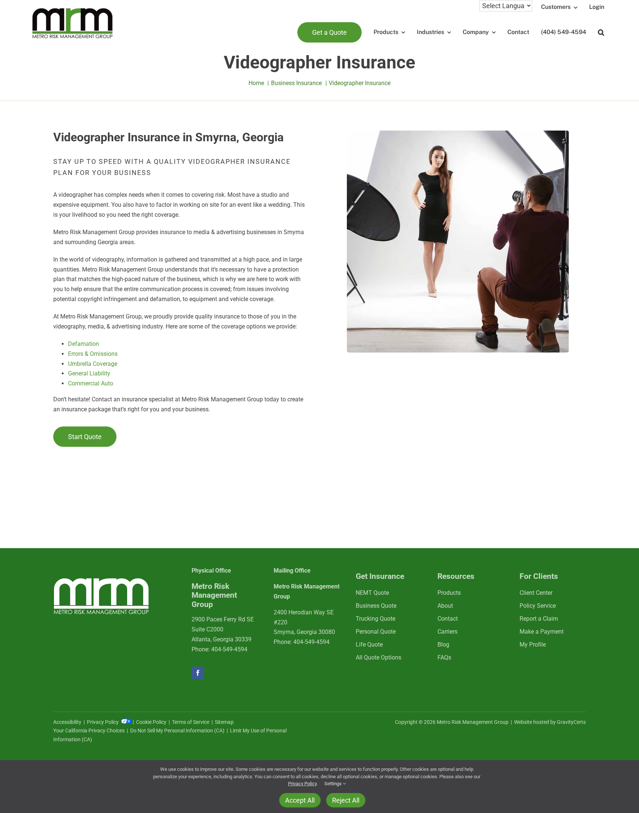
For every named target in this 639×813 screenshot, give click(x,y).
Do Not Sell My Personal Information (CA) (177, 730)
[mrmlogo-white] (101, 580)
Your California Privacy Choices (89, 730)
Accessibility (67, 722)
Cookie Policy (151, 722)
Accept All (300, 800)
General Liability (89, 373)
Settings (333, 783)
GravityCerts (571, 722)
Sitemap (224, 722)
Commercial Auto (90, 383)
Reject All (345, 800)
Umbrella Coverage (92, 363)
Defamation (83, 343)
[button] (601, 32)
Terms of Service (190, 722)
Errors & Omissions (93, 353)
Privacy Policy (103, 722)
